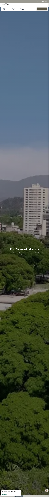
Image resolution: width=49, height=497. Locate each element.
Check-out (13, 8)
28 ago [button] (4, 9)
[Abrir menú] (47, 5)
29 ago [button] (13, 9)
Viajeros (21, 8)
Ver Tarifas (5, 494)
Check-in (4, 8)
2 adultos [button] (22, 9)
